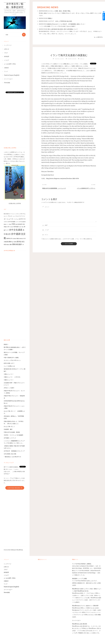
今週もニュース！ (9, 374)
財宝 (23, 242)
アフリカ (12, 213)
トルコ (13, 216)
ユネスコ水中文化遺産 (9, 221)
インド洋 (16, 213)
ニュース (10, 219)
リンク (5, 584)
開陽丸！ (50, 18)
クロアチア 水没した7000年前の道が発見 (60, 21)
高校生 (7, 244)
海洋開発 (14, 238)
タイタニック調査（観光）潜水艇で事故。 (60, 11)
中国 (13, 224)
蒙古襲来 (9, 241)
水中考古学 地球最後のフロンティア (14, 451)
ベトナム (15, 219)
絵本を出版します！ (9, 363)
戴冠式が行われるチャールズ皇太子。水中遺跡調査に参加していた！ (66, 24)
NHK (5, 213)
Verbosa (12, 550)
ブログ (5, 569)
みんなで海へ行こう (9, 426)
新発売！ (7, 344)
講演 (15, 241)
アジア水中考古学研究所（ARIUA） (82, 564)
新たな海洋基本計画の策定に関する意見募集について (63, 29)
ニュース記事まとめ (9, 366)
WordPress (20, 550)
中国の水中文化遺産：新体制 (12, 432)
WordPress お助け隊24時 (79, 624)
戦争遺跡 (16, 226)
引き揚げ (11, 226)
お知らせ (82, 58)
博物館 (5, 226)
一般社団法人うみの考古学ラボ (12, 456)
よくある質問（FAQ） (10, 578)
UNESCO (8, 213)
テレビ (10, 216)
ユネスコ (22, 219)
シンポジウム (21, 213)
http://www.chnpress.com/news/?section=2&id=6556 (62, 178)
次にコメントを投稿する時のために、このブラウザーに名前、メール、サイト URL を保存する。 (68, 239)
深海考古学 (21, 238)
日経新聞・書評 (8, 429)
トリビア (6, 575)
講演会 (19, 242)
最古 (23, 226)
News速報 (7, 592)
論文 (13, 241)
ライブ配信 (9, 224)
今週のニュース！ (9, 380)
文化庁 (20, 226)
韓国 (5, 244)
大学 (8, 226)
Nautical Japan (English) (11, 586)
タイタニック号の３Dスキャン (12, 360)
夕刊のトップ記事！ (9, 388)
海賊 (17, 238)
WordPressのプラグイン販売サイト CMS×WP (85, 605)
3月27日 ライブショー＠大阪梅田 (14, 435)
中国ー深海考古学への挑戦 (11, 357)
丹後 (16, 224)
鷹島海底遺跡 (17, 244)
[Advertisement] (15, 118)
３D (23, 244)
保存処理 (19, 224)
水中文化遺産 (15, 229)
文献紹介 (6, 581)
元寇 (23, 224)
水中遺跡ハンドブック (10, 438)
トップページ (7, 564)
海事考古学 (9, 238)
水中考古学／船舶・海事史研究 (14, 6)
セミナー (6, 216)
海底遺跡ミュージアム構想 (79, 578)
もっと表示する (98, 37)
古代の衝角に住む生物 (10, 454)
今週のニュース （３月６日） (12, 377)
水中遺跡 (16, 233)
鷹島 (11, 244)
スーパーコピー (8, 589)
